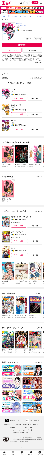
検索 (13, 454)
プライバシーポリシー (24, 427)
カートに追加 (12, 50)
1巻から (31, 78)
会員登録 (35, 3)
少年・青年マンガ (21, 25)
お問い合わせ (27, 424)
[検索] (20, 3)
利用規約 (12, 427)
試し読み (33, 50)
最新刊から (39, 78)
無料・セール (40, 454)
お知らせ (35, 424)
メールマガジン (34, 420)
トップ (4, 454)
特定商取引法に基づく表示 (22, 432)
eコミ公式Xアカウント (14, 421)
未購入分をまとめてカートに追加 (20, 83)
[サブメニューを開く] (41, 3)
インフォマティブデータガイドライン (19, 430)
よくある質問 (17, 424)
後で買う (38, 39)
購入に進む (22, 45)
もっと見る (37, 176)
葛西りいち (19, 23)
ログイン (26, 3)
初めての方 (30, 454)
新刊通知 (28, 39)
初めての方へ (7, 424)
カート (22, 454)
